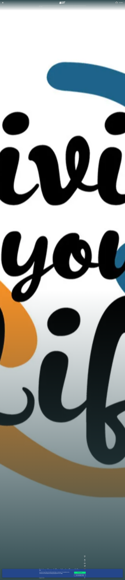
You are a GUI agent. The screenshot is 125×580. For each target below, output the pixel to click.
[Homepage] (62, 2)
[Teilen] (84, 566)
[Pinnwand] (84, 563)
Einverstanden (79, 572)
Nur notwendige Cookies (80, 575)
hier (62, 573)
